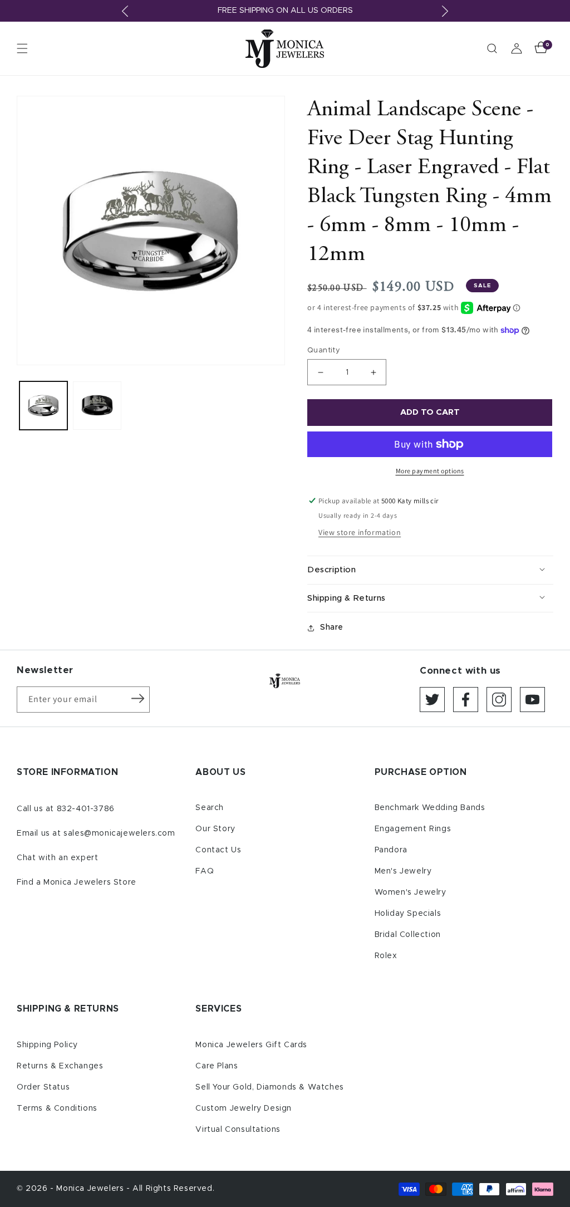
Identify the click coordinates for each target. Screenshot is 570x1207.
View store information (359, 532)
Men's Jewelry (403, 871)
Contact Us (218, 850)
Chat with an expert (57, 858)
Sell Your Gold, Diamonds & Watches (269, 1087)
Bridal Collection (408, 935)
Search (209, 808)
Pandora (391, 850)
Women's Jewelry (410, 892)
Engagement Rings (413, 829)
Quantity (323, 350)
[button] (22, 48)
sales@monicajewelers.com (119, 833)
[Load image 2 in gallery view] (97, 405)
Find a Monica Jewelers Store (76, 882)
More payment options (430, 471)
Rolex (386, 956)
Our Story (215, 829)
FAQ (204, 871)
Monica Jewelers (91, 1189)
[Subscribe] (137, 698)
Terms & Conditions (57, 1108)
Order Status (43, 1087)
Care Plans (216, 1066)
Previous (125, 11)
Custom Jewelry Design (243, 1108)
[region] (285, 11)
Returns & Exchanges (60, 1066)
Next (445, 11)
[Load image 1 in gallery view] (43, 405)
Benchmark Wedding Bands (430, 808)
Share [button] (331, 627)
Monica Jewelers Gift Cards (251, 1045)
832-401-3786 (86, 809)
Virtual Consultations (238, 1130)
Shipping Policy (47, 1045)
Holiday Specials (408, 913)
